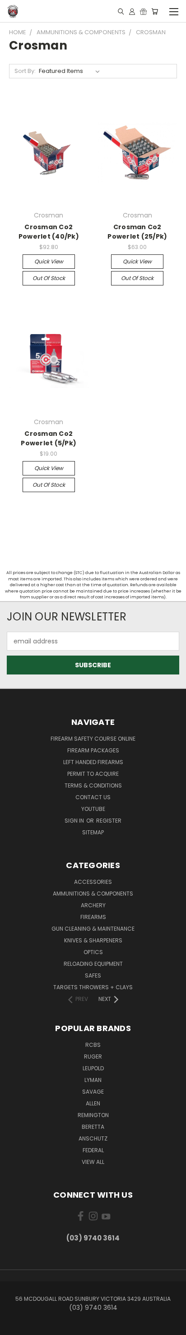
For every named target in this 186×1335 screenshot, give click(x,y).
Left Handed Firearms (93, 762)
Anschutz (93, 1138)
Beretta (93, 1127)
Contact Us (93, 797)
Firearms (93, 917)
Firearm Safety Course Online (93, 738)
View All (93, 1162)
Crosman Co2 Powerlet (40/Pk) (49, 231)
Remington (93, 1115)
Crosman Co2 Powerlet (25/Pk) (137, 231)
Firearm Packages (93, 750)
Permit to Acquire (93, 774)
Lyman (93, 1080)
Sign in (75, 820)
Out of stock (49, 278)
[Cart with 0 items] (154, 11)
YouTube (93, 809)
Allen (93, 1103)
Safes (93, 975)
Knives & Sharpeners (93, 940)
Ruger (93, 1056)
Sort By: (25, 71)
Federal (93, 1150)
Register (108, 820)
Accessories (93, 882)
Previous (14, 1326)
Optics (93, 952)
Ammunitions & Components (93, 893)
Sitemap (93, 832)
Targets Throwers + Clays (93, 987)
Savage (93, 1091)
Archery (93, 905)
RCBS (93, 1045)
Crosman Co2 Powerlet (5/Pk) (48, 438)
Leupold (93, 1068)
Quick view (48, 261)
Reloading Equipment (93, 964)
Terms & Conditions (93, 785)
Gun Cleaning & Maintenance (93, 928)
